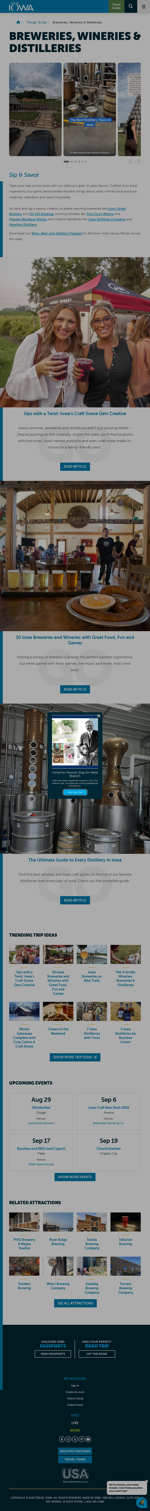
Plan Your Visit (75, 792)
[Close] (99, 716)
